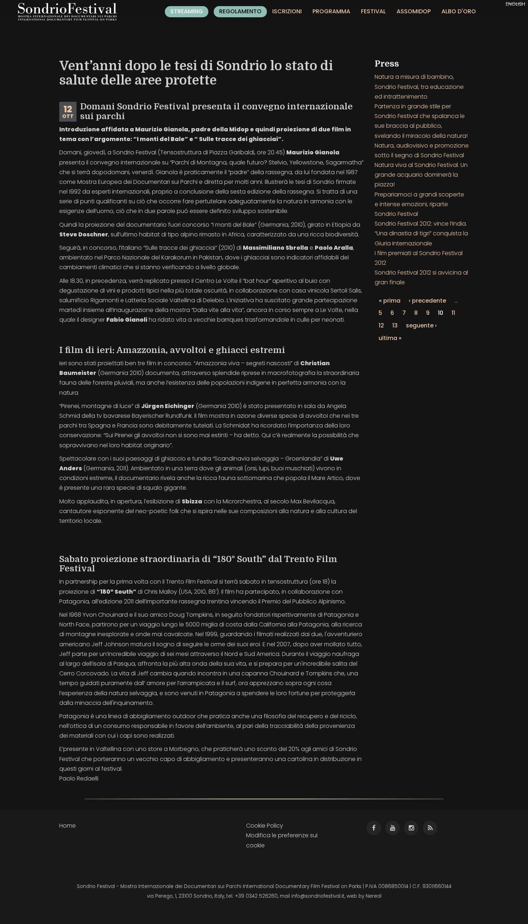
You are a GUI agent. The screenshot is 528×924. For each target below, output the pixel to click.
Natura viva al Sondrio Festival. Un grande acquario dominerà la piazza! (421, 175)
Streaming (186, 11)
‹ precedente (427, 300)
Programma (331, 11)
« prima (389, 300)
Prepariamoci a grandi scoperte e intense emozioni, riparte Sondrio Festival (419, 204)
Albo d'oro (458, 11)
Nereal (373, 896)
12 (381, 325)
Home (67, 825)
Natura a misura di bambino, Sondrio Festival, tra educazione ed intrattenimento (419, 86)
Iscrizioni (287, 11)
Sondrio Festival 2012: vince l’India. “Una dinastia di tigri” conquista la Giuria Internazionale (421, 233)
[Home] (70, 12)
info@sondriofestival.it (317, 896)
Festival (373, 11)
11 (453, 313)
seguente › (421, 325)
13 (395, 325)
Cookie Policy (264, 825)
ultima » (390, 338)
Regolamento (240, 11)
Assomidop (414, 11)
